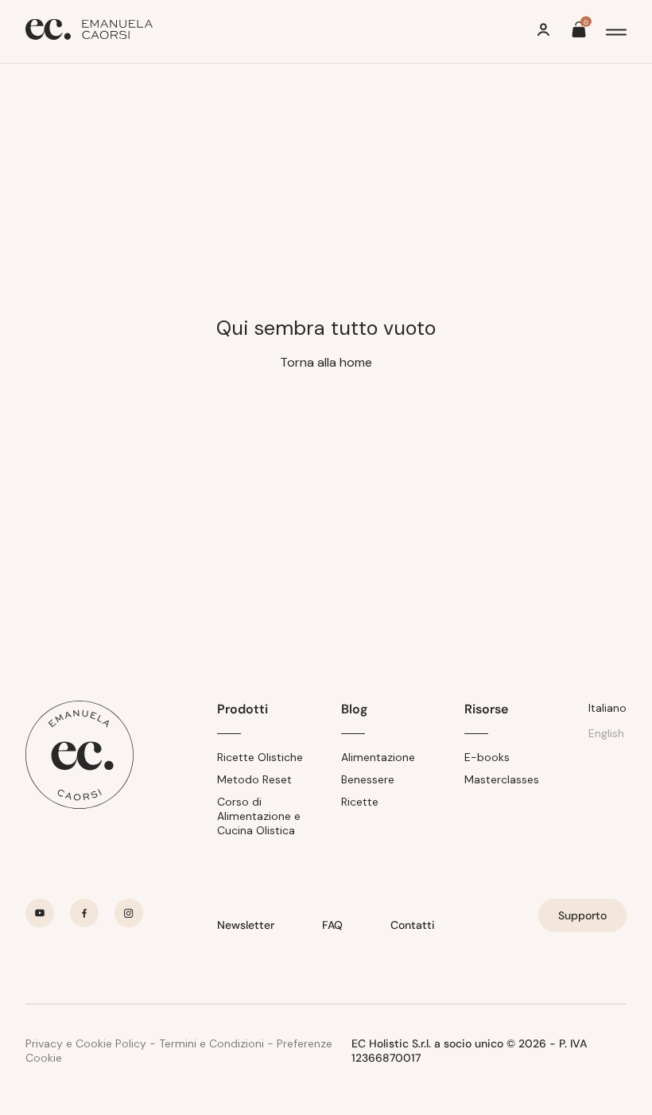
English (606, 733)
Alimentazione (378, 757)
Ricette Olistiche (260, 757)
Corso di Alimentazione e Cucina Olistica (259, 815)
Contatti (412, 925)
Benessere (367, 779)
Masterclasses (501, 779)
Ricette (359, 801)
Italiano (607, 708)
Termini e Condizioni (211, 1043)
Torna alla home (326, 362)
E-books (487, 757)
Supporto (582, 915)
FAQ (332, 925)
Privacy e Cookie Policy (85, 1043)
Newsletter (245, 925)
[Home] (89, 31)
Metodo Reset (254, 779)
